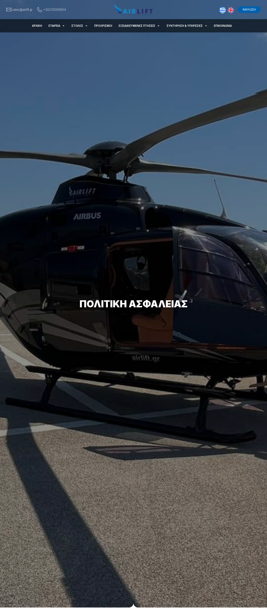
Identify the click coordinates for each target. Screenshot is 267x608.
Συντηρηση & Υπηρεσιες (185, 25)
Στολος (77, 25)
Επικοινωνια (223, 25)
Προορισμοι (103, 25)
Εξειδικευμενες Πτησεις (137, 25)
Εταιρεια (54, 25)
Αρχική (37, 25)
